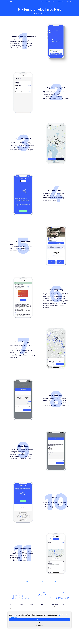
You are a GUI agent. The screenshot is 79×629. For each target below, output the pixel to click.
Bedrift (53, 608)
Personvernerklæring (11, 606)
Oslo (41, 606)
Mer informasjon (39, 625)
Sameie (53, 610)
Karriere (31, 608)
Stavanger (42, 610)
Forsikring (9, 608)
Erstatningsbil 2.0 (54, 606)
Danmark (64, 606)
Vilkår (8, 610)
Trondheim (42, 608)
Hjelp (19, 606)
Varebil (20, 610)
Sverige (64, 608)
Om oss (31, 606)
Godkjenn (39, 619)
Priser (19, 608)
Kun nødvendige (39, 622)
